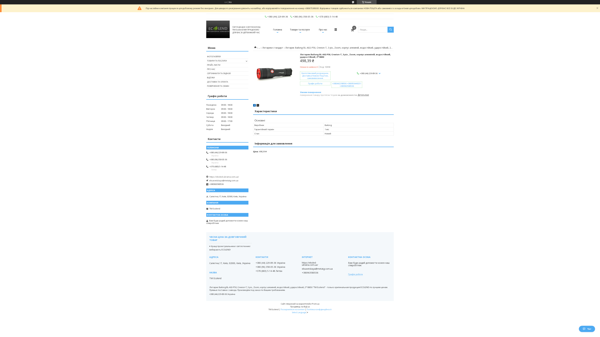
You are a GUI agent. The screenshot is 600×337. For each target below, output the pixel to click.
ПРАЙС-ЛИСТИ (213, 65)
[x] (258, 105)
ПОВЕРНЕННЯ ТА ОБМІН (218, 86)
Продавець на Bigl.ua (300, 306)
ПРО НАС (211, 69)
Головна (277, 29)
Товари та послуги (300, 29)
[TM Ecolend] (218, 30)
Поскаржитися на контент (293, 309)
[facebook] (254, 105)
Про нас (323, 29)
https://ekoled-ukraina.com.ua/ (224, 177)
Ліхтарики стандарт (272, 47)
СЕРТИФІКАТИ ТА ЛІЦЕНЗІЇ (219, 73)
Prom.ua (315, 304)
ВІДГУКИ (211, 77)
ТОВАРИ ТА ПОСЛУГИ (217, 60)
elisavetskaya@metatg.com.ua (223, 180)
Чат (589, 329)
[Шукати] (391, 30)
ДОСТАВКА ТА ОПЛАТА (217, 82)
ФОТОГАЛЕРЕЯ (214, 56)
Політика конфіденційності (319, 309)
